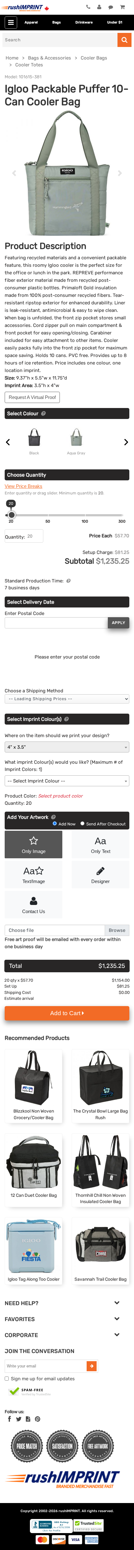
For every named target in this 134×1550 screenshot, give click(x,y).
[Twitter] (19, 1419)
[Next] (120, 173)
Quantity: (15, 537)
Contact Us (33, 911)
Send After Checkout (105, 824)
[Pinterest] (37, 1419)
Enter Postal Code (24, 613)
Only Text (100, 845)
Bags (56, 22)
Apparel (31, 22)
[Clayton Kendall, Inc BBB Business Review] (51, 1531)
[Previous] (14, 173)
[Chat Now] (110, 7)
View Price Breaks (23, 486)
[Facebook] (9, 1419)
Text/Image (33, 875)
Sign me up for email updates (43, 1379)
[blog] (28, 1419)
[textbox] (67, 781)
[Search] (124, 40)
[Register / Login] (99, 7)
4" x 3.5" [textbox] (16, 747)
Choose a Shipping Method (34, 691)
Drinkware (84, 22)
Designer (100, 881)
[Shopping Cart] (122, 7)
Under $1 (114, 22)
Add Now (67, 824)
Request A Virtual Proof (32, 397)
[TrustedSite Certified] (30, 1392)
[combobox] (67, 746)
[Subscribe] (92, 1366)
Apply (118, 622)
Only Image (33, 851)
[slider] (12, 515)
